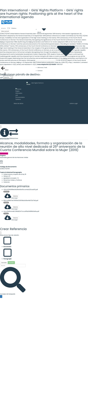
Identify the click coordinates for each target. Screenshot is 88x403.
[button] (4, 134)
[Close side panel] (0, 126)
